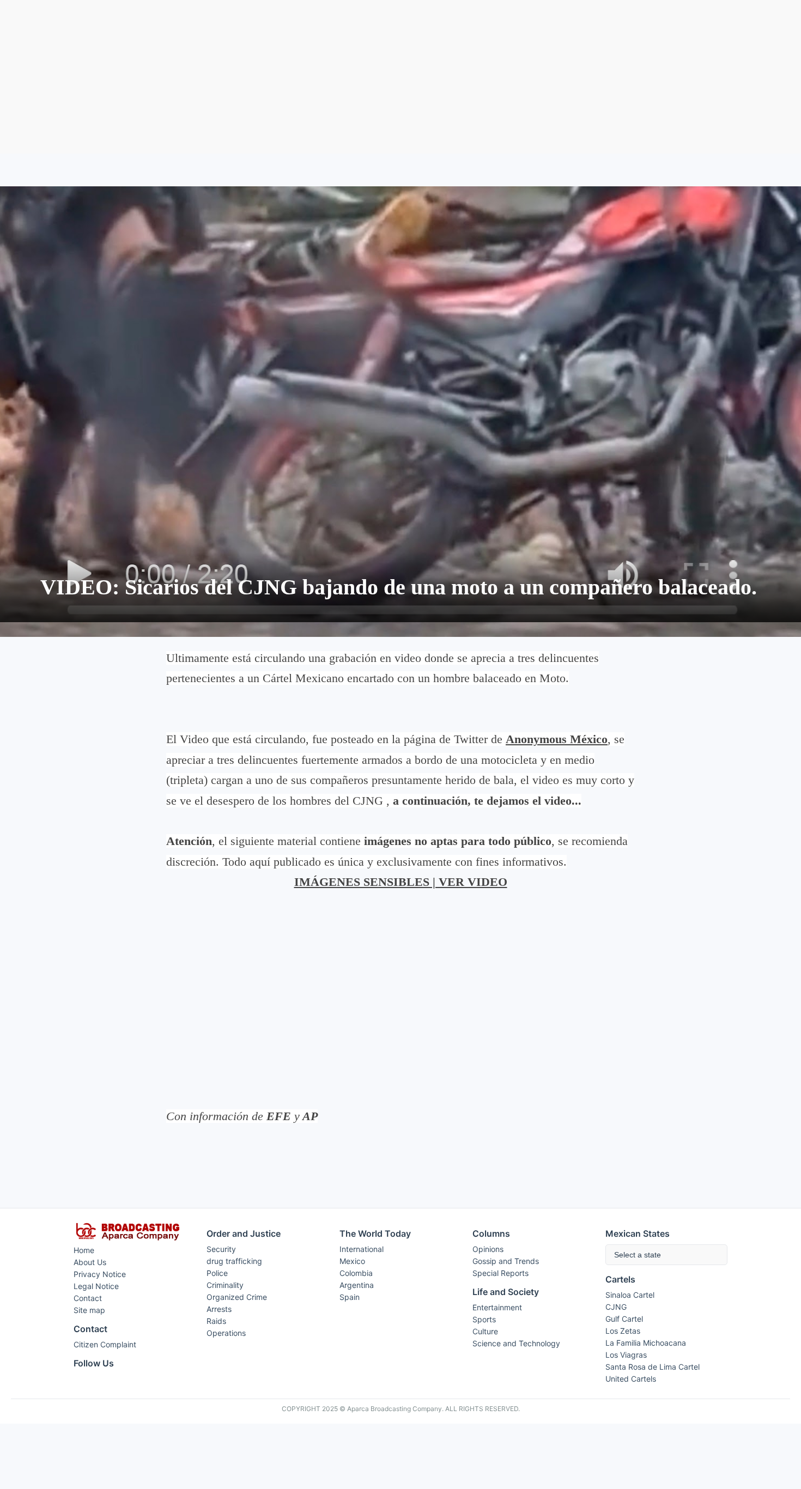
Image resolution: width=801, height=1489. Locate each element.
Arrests (219, 1309)
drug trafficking (234, 1261)
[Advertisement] (400, 77)
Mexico (352, 1261)
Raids (216, 1321)
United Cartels (630, 1378)
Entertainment (497, 1307)
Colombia (356, 1273)
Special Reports (500, 1273)
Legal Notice (96, 1286)
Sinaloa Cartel (629, 1294)
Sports (484, 1319)
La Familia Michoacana (645, 1342)
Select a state (637, 1254)
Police (217, 1273)
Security (221, 1249)
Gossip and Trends (505, 1261)
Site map (89, 1310)
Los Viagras (626, 1354)
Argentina (356, 1285)
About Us (90, 1262)
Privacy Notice (100, 1274)
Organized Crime (237, 1297)
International (361, 1249)
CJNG (616, 1306)
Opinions (487, 1249)
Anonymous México (557, 739)
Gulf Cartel (624, 1318)
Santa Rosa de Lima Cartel (652, 1366)
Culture (485, 1331)
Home (84, 1250)
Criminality (225, 1285)
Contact (88, 1298)
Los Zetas (622, 1330)
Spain (349, 1297)
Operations (226, 1333)
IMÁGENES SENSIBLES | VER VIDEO (400, 882)
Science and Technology (516, 1343)
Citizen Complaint (105, 1344)
